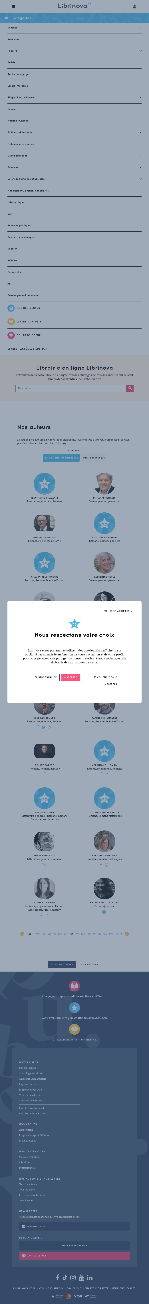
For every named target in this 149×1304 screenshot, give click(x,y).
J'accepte (70, 677)
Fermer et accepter (117, 611)
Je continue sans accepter (105, 680)
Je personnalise (46, 677)
